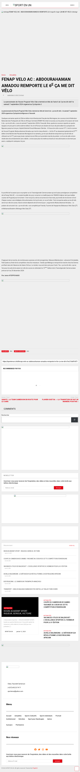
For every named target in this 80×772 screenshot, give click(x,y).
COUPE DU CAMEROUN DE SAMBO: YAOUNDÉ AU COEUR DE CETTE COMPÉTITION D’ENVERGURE (57, 604)
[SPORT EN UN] (21, 5)
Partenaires (20, 725)
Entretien (22, 719)
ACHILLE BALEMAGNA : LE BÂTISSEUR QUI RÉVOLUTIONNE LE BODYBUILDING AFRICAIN (60, 635)
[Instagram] (43, 749)
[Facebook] (35, 749)
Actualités (8, 608)
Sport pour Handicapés (36, 719)
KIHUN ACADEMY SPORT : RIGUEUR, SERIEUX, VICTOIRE (17, 612)
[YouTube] (46, 749)
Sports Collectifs (31, 716)
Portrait (58, 716)
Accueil (8, 716)
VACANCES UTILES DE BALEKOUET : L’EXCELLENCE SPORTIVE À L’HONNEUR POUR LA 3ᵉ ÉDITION (59, 620)
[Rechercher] (74, 419)
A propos (9, 725)
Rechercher (5, 415)
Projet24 (35, 768)
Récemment (8, 545)
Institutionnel (10, 719)
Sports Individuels (46, 716)
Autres (49, 719)
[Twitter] (39, 749)
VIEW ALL (72, 545)
